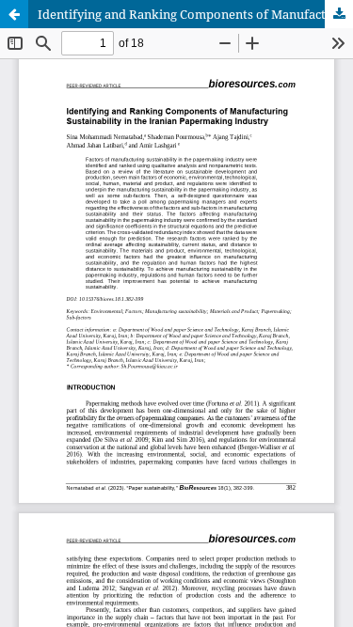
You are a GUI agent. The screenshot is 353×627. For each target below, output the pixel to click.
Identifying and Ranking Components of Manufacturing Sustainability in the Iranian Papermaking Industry (195, 14)
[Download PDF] (339, 14)
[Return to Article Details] (14, 14)
